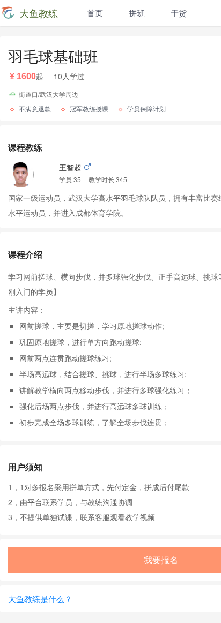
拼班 (137, 12)
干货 (179, 12)
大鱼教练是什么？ (40, 598)
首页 (95, 12)
